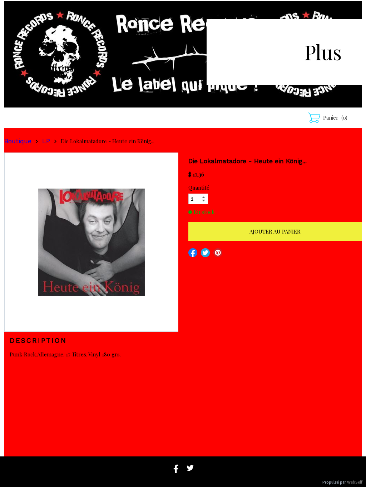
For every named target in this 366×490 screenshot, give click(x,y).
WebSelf (354, 482)
